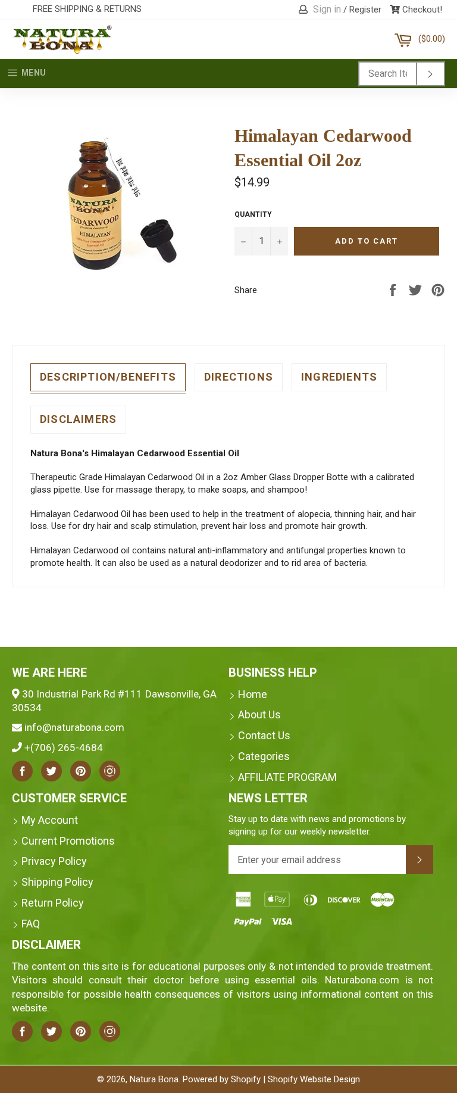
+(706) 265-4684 (63, 747)
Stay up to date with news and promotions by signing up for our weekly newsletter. (317, 825)
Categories (264, 756)
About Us (259, 714)
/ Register (362, 9)
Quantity (253, 214)
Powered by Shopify (222, 1079)
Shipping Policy (57, 882)
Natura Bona (154, 1079)
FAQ (30, 923)
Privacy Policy (54, 861)
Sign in (327, 9)
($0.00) (431, 34)
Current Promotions (68, 840)
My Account (49, 820)
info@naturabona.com (74, 727)
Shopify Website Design (314, 1079)
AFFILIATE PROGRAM (287, 777)
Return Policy (52, 902)
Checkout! (421, 9)
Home (252, 694)
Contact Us (264, 735)
